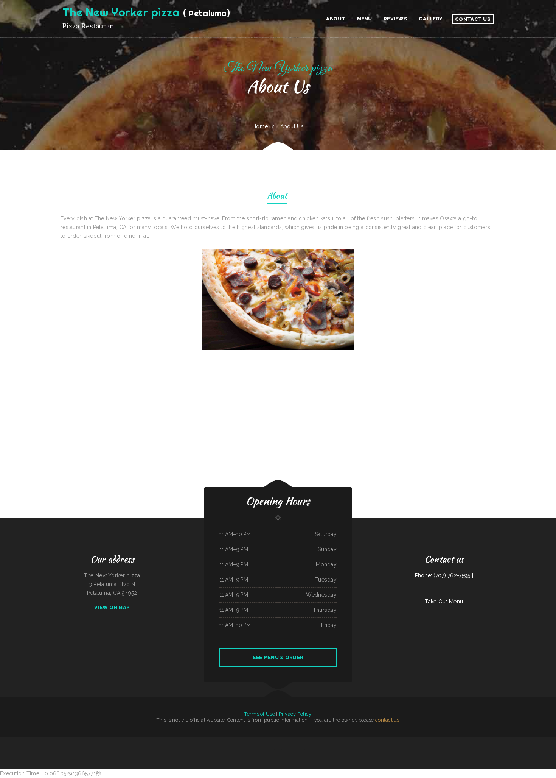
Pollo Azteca (278, 749)
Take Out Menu (444, 602)
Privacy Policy (295, 714)
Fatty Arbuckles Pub (299, 749)
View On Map (112, 607)
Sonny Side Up (255, 749)
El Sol (260, 749)
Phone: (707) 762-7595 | (444, 575)
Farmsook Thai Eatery (269, 749)
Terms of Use (259, 714)
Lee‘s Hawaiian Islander (288, 749)
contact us (387, 720)
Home (260, 126)
